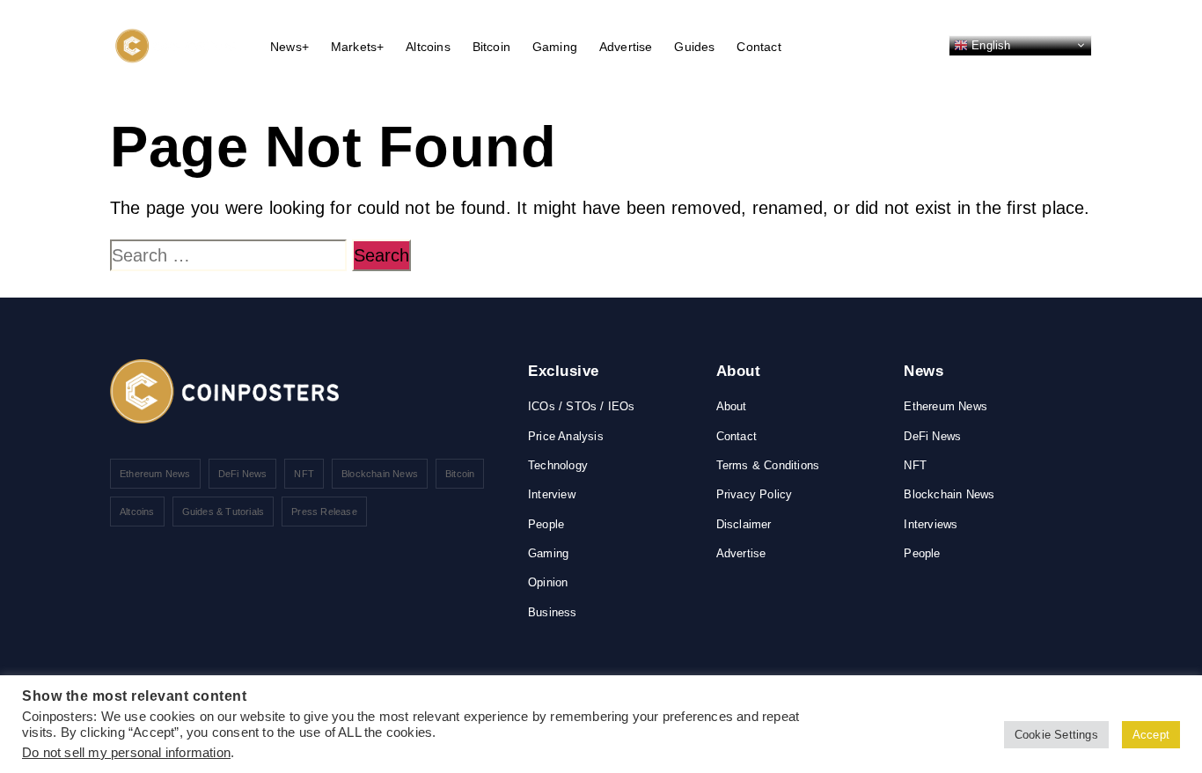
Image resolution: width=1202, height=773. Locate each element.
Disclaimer (744, 524)
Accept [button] (1150, 734)
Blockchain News (379, 473)
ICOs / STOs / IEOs (581, 406)
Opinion (548, 582)
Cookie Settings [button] (1056, 734)
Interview (551, 494)
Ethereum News (155, 473)
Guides (694, 47)
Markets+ (358, 47)
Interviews (930, 524)
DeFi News (243, 473)
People (546, 524)
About (731, 406)
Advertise (626, 47)
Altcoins (428, 47)
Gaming (554, 47)
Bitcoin (491, 47)
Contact (759, 47)
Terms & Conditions (768, 465)
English (989, 44)
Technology (558, 465)
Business (552, 612)
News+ (289, 47)
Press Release (324, 511)
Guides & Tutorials (223, 511)
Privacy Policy (754, 494)
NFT (304, 473)
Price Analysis (566, 436)
